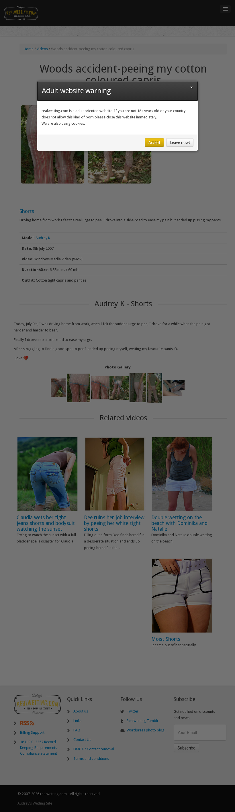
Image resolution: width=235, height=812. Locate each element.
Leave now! (180, 142)
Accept (154, 142)
